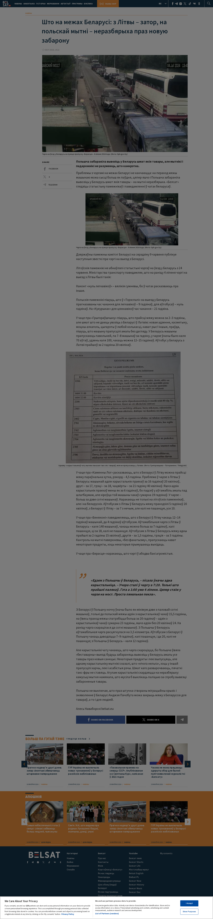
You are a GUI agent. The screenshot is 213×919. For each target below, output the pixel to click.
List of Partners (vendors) (107, 913)
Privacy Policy (67, 914)
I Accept (189, 903)
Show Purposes (189, 911)
